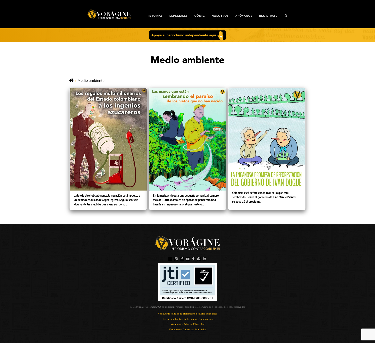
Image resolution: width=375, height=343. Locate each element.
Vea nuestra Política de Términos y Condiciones (187, 318)
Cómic (199, 16)
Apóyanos (244, 16)
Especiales (178, 16)
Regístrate (268, 16)
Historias (154, 16)
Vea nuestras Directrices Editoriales (187, 329)
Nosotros (220, 16)
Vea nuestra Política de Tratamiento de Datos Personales (187, 313)
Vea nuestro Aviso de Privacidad (187, 324)
